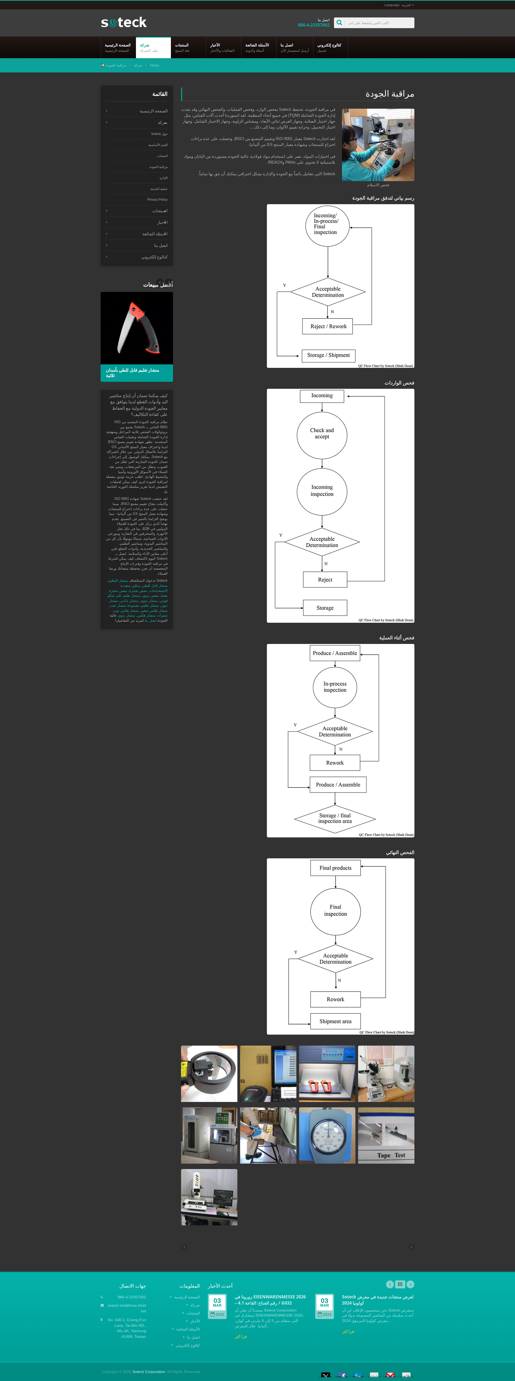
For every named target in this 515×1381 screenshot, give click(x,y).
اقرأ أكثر (241, 1337)
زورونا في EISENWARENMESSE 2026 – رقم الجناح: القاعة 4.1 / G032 (270, 1300)
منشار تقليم (150, 605)
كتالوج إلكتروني (329, 47)
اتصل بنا (295, 47)
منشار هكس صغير (154, 611)
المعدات (162, 156)
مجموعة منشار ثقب (124, 605)
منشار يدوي (149, 601)
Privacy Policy (157, 200)
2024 (327, 1315)
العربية (406, 5)
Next (160, 283)
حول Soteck (159, 134)
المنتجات (182, 47)
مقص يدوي (150, 596)
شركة (149, 47)
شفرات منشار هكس (152, 615)
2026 (220, 1315)
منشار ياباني (129, 601)
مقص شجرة (138, 591)
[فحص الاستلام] (378, 145)
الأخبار (222, 47)
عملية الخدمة (159, 189)
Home (154, 65)
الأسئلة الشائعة (257, 47)
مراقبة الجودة (116, 65)
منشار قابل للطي (155, 586)
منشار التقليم (118, 580)
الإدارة (164, 178)
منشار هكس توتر (126, 611)
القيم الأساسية (158, 145)
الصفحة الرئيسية (118, 47)
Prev (169, 283)
